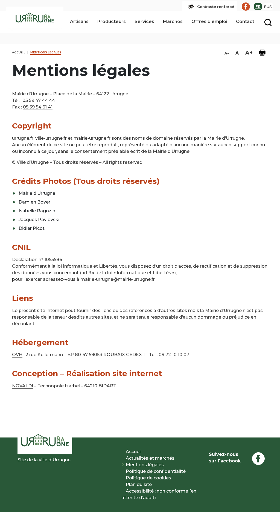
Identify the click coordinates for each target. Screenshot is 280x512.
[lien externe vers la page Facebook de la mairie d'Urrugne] (246, 6)
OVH (17, 354)
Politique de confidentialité (156, 471)
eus (268, 6)
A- (226, 53)
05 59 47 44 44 (38, 100)
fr (258, 6)
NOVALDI (22, 385)
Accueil (134, 451)
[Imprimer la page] (262, 52)
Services (144, 21)
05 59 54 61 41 (37, 107)
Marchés (173, 21)
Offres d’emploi (209, 21)
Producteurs (111, 21)
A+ (249, 52)
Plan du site (139, 484)
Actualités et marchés (150, 458)
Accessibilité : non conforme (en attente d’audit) (158, 494)
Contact (245, 21)
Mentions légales (145, 464)
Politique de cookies (148, 477)
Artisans (79, 21)
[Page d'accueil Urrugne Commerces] (34, 17)
